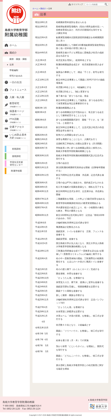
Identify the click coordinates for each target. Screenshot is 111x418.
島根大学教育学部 (98, 400)
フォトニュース (18, 89)
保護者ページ (16, 113)
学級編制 (13, 70)
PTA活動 (15, 120)
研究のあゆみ (15, 76)
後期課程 (16, 156)
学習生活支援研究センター (16, 163)
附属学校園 (16, 171)
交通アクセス (16, 128)
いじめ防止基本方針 (18, 136)
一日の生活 (15, 82)
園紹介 (13, 52)
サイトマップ (77, 4)
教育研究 (15, 105)
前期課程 (16, 149)
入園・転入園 (16, 97)
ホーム (13, 45)
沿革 (11, 65)
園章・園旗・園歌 (18, 59)
